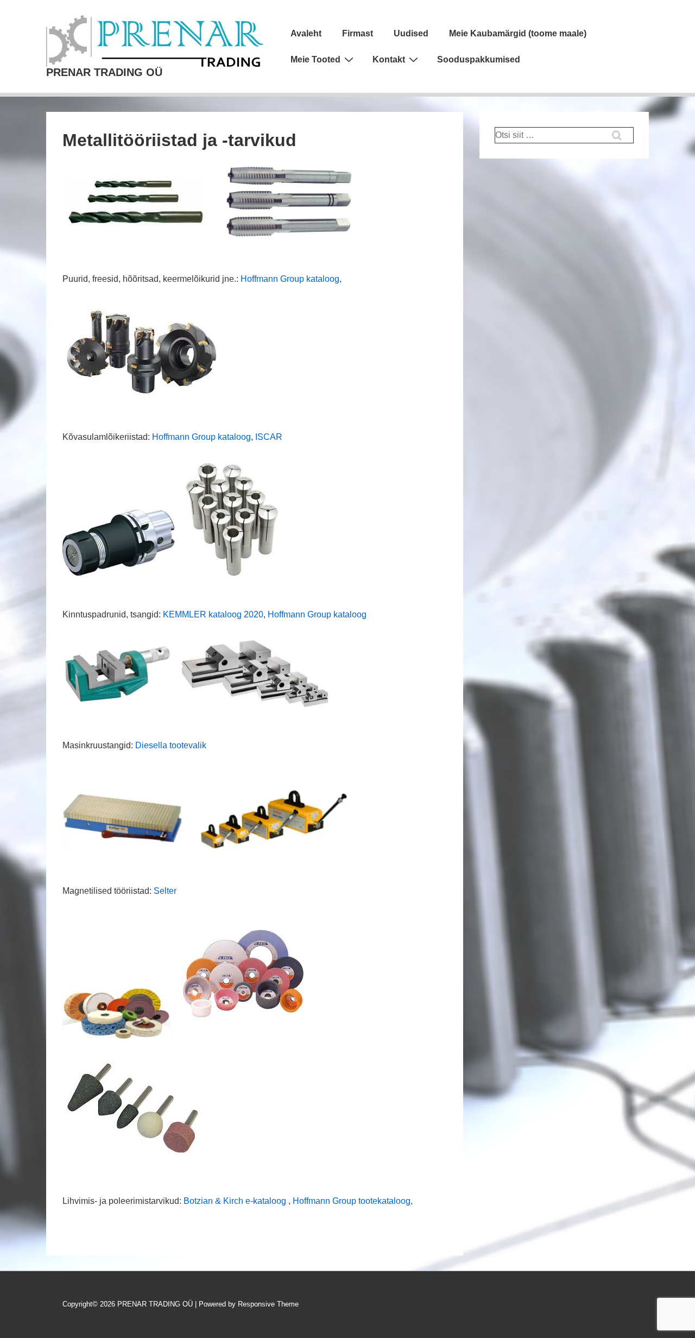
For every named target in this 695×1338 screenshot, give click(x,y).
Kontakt (388, 59)
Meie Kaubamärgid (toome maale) (517, 33)
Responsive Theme (268, 1304)
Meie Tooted (315, 59)
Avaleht (305, 33)
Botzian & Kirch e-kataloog (235, 1201)
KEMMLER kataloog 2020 (213, 614)
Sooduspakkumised (478, 59)
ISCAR (268, 436)
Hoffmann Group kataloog (290, 278)
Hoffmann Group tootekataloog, (353, 1201)
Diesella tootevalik (170, 745)
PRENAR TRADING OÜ (104, 72)
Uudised (411, 33)
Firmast (357, 33)
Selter (165, 890)
